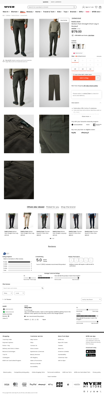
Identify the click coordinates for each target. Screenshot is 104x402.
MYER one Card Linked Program (12, 360)
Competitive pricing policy (21, 372)
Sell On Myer (61, 360)
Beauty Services (35, 354)
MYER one (61, 339)
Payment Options (8, 342)
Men (4, 15)
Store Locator (34, 348)
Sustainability (62, 354)
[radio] (75, 61)
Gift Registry (34, 357)
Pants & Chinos (15, 15)
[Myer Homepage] (9, 8)
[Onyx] (74, 46)
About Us (60, 348)
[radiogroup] (86, 65)
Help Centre (34, 339)
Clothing (8, 15)
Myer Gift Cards (62, 342)
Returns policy (7, 372)
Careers (60, 345)
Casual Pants (23, 15)
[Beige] (83, 46)
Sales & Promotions (36, 360)
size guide (99, 56)
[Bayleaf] (78, 46)
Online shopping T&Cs (38, 372)
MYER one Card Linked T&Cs (82, 372)
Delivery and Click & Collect (11, 348)
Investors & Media (63, 351)
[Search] (75, 7)
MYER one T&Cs (67, 372)
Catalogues (6, 357)
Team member (52, 376)
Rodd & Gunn (76, 22)
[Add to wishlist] (98, 78)
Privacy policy (97, 372)
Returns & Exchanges (9, 351)
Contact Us (33, 345)
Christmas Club (62, 357)
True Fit (5, 354)
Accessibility (34, 366)
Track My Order (7, 339)
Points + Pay (6, 345)
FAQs (31, 342)
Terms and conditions (53, 372)
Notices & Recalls (35, 363)
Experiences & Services (37, 351)
